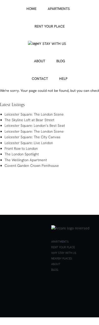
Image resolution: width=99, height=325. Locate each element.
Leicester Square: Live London (29, 143)
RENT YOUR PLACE (50, 26)
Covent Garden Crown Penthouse (32, 165)
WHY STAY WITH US (49, 43)
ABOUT (39, 61)
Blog (54, 269)
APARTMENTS (59, 8)
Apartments (60, 241)
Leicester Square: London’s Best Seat (35, 125)
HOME (31, 8)
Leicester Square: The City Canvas (32, 137)
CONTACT (40, 78)
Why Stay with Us (63, 253)
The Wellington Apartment (26, 160)
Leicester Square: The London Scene (34, 114)
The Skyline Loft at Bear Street (29, 120)
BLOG (60, 61)
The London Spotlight (22, 154)
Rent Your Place (63, 247)
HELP (63, 78)
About (55, 264)
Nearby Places (61, 258)
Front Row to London (21, 148)
